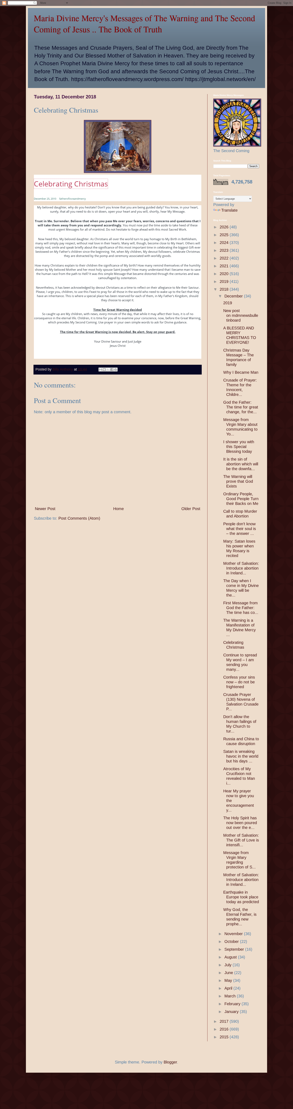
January (232, 1011)
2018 (225, 289)
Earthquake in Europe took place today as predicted (241, 897)
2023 (225, 250)
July (228, 965)
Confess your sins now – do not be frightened (239, 682)
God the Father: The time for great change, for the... (240, 407)
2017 (225, 1021)
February (233, 1004)
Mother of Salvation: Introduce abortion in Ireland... (241, 568)
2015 (225, 1037)
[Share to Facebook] (112, 370)
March (230, 996)
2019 (225, 281)
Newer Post (45, 508)
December (234, 296)
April (228, 988)
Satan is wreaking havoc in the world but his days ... (240, 756)
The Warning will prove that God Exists (238, 481)
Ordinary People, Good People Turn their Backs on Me (241, 499)
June (229, 972)
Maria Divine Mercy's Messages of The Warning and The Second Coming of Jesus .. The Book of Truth (144, 23)
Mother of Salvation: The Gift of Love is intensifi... (241, 840)
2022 (225, 258)
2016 (225, 1029)
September (234, 949)
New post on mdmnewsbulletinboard (240, 315)
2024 (225, 242)
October (232, 941)
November (234, 934)
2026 (225, 227)
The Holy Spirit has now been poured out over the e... (240, 823)
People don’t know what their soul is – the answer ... (239, 529)
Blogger (170, 1062)
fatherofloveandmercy (72, 198)
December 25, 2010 (45, 198)
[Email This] (100, 370)
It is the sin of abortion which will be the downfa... (240, 464)
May (228, 980)
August (231, 957)
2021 (225, 266)
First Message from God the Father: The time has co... (240, 608)
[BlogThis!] (104, 370)
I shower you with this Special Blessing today (238, 447)
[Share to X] (108, 370)
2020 (225, 274)
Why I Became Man (240, 372)
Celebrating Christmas (71, 184)
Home (118, 508)
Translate (229, 210)
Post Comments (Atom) (79, 518)
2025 (225, 235)
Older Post (190, 508)
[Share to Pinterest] (116, 370)
